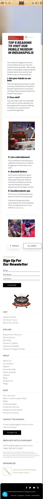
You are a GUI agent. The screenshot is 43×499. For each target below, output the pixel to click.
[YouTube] (34, 487)
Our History (8, 364)
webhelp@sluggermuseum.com (18, 445)
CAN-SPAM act (21, 455)
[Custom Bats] (6, 3)
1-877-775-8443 (9, 427)
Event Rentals (9, 369)
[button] (4, 494)
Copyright (21, 495)
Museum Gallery (10, 343)
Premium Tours (10, 320)
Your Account (9, 395)
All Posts (32, 246)
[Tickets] (9, 2)
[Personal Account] (33, 3)
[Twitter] (30, 487)
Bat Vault (7, 340)
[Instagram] (38, 487)
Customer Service (11, 407)
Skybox (6, 366)
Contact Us (8, 381)
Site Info (13, 495)
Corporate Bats (9, 404)
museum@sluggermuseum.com (18, 424)
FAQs (5, 384)
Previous (15, 246)
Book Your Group (10, 323)
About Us (7, 361)
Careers (6, 375)
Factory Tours (9, 337)
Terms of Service (12, 453)
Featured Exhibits (11, 346)
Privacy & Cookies (11, 413)
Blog (5, 378)
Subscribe (12, 285)
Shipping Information (13, 410)
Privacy (28, 495)
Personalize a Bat (20, 472)
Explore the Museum (12, 335)
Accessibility (35, 495)
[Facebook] (26, 487)
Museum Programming (14, 349)
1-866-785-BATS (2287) (13, 448)
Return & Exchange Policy (14, 398)
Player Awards (9, 372)
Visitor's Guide (9, 317)
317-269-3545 (18, 208)
